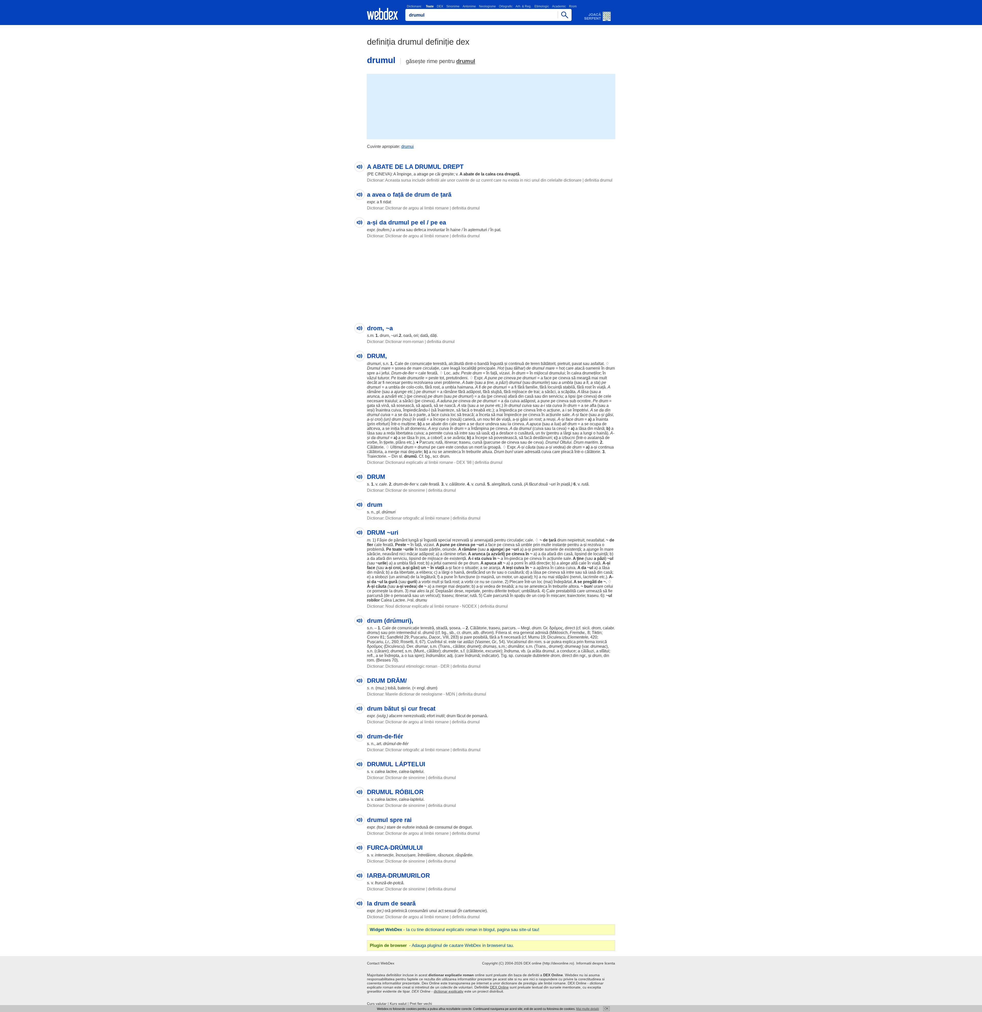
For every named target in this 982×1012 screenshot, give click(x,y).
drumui (407, 146)
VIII (446, 637)
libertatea (404, 433)
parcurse (492, 442)
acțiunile (553, 415)
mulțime (408, 424)
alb (476, 632)
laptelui (416, 771)
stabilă (569, 387)
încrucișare (406, 855)
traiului (391, 401)
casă (529, 396)
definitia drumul (598, 180)
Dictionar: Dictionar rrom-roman (395, 341)
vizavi (504, 373)
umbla (567, 382)
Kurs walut (398, 1004)
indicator (489, 655)
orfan (461, 554)
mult (603, 378)
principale (486, 368)
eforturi (382, 424)
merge (393, 452)
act (440, 911)
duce (479, 424)
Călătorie (375, 447)
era (516, 632)
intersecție (384, 855)
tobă (392, 688)
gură (392, 582)
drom (596, 628)
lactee (391, 771)
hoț (562, 368)
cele (607, 396)
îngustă (496, 363)
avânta (459, 438)
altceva (373, 428)
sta (596, 382)
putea (556, 642)
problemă (375, 549)
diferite (501, 591)
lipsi (572, 396)
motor (507, 577)
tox (380, 827)
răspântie (463, 855)
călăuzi (587, 651)
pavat (577, 363)
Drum (396, 373)
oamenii (593, 368)
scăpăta (568, 392)
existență (573, 549)
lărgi (567, 433)
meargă (583, 378)
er (379, 911)
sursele (551, 549)
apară (426, 405)
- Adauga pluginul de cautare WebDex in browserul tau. (442, 945)
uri (395, 335)
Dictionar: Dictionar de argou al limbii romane (408, 208)
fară (447, 582)
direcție (543, 563)
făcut (533, 484)
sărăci (550, 392)
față (493, 373)
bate (470, 382)
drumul (465, 61)
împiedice (513, 415)
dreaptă (512, 174)
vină (385, 405)
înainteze (446, 410)
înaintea (383, 410)
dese (458, 591)
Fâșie (382, 540)
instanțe (559, 545)
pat (497, 230)
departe (415, 452)
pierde (538, 549)
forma (590, 642)
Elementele (577, 637)
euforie (408, 827)
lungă (413, 540)
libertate (406, 572)
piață (565, 484)
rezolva (594, 545)
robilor (373, 600)
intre (463, 433)
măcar (412, 554)
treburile (473, 452)
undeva (492, 424)
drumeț (473, 646)
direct (570, 628)
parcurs (509, 628)
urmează (594, 591)
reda (391, 433)
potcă (398, 883)
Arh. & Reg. (523, 6)
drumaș (489, 646)
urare (518, 452)
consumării (418, 911)
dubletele (541, 655)
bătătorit (548, 363)
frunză (380, 883)
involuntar (436, 230)
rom (537, 642)
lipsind (581, 554)
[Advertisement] (491, 106)
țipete (389, 442)
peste (434, 378)
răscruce (445, 855)
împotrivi (580, 410)
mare (385, 368)
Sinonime (453, 6)
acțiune (553, 410)
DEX (440, 6)
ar (380, 382)
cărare (381, 651)
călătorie (592, 452)
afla (593, 405)
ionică (601, 642)
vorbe (372, 442)
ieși (370, 410)
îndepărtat (563, 582)
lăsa (585, 392)
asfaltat (597, 363)
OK (606, 1008)
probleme (451, 382)
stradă (441, 628)
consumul (443, 827)
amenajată (483, 540)
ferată (432, 373)
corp (541, 595)
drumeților (591, 373)
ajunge (400, 392)
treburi (513, 591)
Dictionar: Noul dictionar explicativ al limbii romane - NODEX (422, 606)
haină (602, 433)
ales (421, 591)
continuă (516, 363)
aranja (494, 568)
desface (506, 433)
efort (431, 716)
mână (599, 428)
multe (546, 545)
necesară (512, 637)
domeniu (418, 428)
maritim (591, 442)
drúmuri (389, 512)
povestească (505, 438)
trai (536, 392)
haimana (465, 387)
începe (439, 419)
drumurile (415, 378)
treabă (479, 410)
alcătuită (456, 363)
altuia (487, 452)
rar (459, 642)
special (444, 540)
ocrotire (584, 401)
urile (409, 549)
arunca (373, 396)
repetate (472, 591)
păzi (503, 382)
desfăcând (475, 572)
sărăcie (373, 554)
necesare (375, 401)
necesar (393, 382)
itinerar (450, 442)
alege (565, 563)
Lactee (399, 600)
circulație (431, 368)
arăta (536, 651)
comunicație (421, 363)
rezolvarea (423, 382)
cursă (477, 442)
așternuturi (477, 230)
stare (391, 827)
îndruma (511, 651)
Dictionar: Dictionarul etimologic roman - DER (408, 666)
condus (461, 447)
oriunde (449, 549)
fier (411, 373)
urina (400, 230)
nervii (576, 577)
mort (478, 447)
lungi (587, 433)
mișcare (558, 595)
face (548, 378)
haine (455, 230)
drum (384, 335)
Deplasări (444, 591)
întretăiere (427, 855)
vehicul (432, 595)
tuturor (383, 378)
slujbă (496, 392)
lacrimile (590, 577)
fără (428, 387)
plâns (401, 442)
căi (437, 174)
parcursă (375, 595)
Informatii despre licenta (595, 963)
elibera (425, 572)
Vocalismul (517, 642)
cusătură (525, 433)
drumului (557, 373)
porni (518, 563)
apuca (535, 424)
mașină (487, 577)
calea (490, 174)
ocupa (595, 424)
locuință (555, 387)
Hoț (500, 368)
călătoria (375, 452)
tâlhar (519, 368)
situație (471, 568)
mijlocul (541, 373)
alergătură (501, 484)
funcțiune (467, 577)
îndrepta (391, 655)
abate (468, 174)
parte (421, 415)
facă (465, 410)
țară (552, 540)
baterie (404, 688)
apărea (543, 568)
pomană (479, 716)
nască (449, 405)
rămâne (374, 392)
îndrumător (435, 655)
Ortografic (505, 6)
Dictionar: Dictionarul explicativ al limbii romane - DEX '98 (419, 462)
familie (532, 387)
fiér (405, 744)
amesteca (452, 452)
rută (439, 442)
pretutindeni (456, 378)
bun (508, 452)
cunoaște (523, 655)
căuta (530, 447)
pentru (407, 382)
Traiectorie (376, 456)
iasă (485, 433)
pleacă (567, 452)
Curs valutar (377, 1004)
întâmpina (480, 428)
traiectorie (576, 595)
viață (601, 387)
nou (406, 419)
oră (387, 911)
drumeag (573, 646)
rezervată (460, 540)
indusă (422, 827)
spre (371, 373)
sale (566, 415)
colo (410, 387)
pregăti (590, 582)
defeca (420, 230)
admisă (541, 632)
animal (402, 577)
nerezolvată (414, 716)
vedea (558, 447)
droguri (465, 827)
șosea (400, 368)
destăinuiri (542, 438)
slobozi (381, 577)
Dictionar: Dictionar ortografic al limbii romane (408, 518)
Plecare (516, 582)
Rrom (573, 6)
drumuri (374, 363)
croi (378, 419)
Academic (559, 6)
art (378, 744)
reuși (550, 419)
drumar (421, 646)
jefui (385, 373)
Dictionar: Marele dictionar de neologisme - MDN (411, 694)
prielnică (399, 911)
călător (459, 646)
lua (557, 424)
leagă (455, 368)
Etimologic (541, 6)
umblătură (530, 591)
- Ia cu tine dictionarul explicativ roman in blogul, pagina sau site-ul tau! (454, 929)
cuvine (497, 582)
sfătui (604, 651)
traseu (464, 442)
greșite (447, 174)
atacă (580, 368)
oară (407, 335)
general (527, 632)
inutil (440, 716)
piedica (516, 558)
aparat (525, 577)
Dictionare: (414, 6)
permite (435, 433)
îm (506, 558)
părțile (434, 549)
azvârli (391, 396)
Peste (466, 373)
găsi (609, 415)
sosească (405, 405)
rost (436, 387)
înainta (602, 419)
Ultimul (396, 447)
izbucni (568, 438)
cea (500, 174)
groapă (494, 447)
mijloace (519, 392)
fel (493, 419)
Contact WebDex (380, 963)
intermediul (406, 632)
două (543, 484)
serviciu (556, 396)
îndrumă (472, 655)
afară (512, 396)
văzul (372, 378)
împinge (404, 174)
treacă (468, 415)
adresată (532, 452)
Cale (399, 363)
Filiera (501, 632)
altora (573, 586)
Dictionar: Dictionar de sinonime (396, 490)
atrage (422, 174)
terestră (440, 363)
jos (422, 438)
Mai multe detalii (587, 1009)
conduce (568, 651)
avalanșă (595, 438)
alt (564, 424)
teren (535, 363)
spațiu (519, 595)
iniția (395, 428)
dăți (433, 335)
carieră (469, 419)
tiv (543, 433)
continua (606, 447)
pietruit (563, 363)
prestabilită (566, 591)
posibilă (480, 637)
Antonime (469, 6)
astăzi (468, 642)
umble (526, 545)
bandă (483, 363)
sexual (450, 911)
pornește (380, 591)
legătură (427, 577)
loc (453, 415)
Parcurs (426, 442)
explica (569, 642)
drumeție (450, 651)
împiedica (508, 410)
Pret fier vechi (421, 1004)
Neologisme (487, 6)
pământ (400, 540)
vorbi (426, 582)
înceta (484, 415)
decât (372, 382)
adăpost (473, 392)
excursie (493, 651)
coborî (436, 438)
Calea (386, 600)
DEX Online (499, 987)
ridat (387, 202)
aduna (446, 401)
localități (468, 368)
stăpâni (562, 577)
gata (371, 405)
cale (422, 373)
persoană (402, 595)
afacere (396, 716)
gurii (411, 582)
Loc (447, 373)
